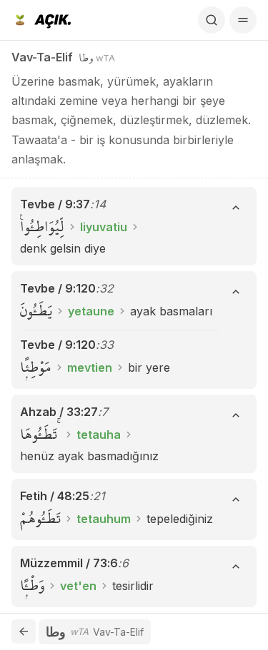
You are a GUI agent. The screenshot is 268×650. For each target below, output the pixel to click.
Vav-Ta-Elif (42, 57)
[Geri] (23, 631)
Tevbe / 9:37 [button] (55, 204)
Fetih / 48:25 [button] (54, 496)
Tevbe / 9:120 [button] (58, 288)
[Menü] (243, 20)
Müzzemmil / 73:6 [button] (69, 563)
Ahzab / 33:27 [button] (59, 412)
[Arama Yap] (211, 20)
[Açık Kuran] (41, 20)
